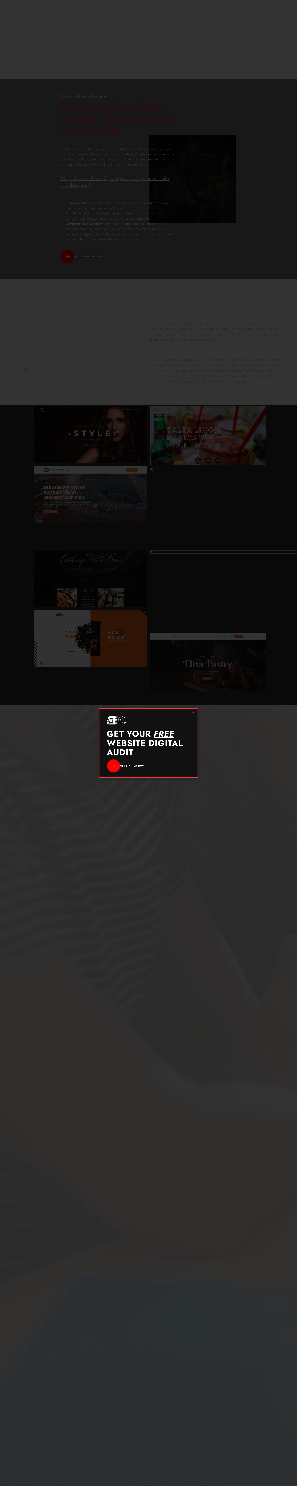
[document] (148, 743)
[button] (194, 712)
